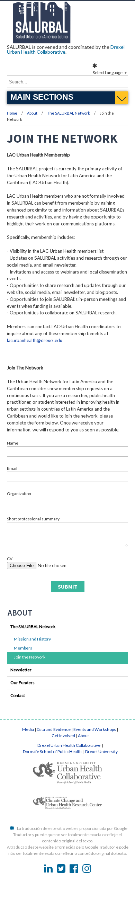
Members (23, 648)
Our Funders (22, 682)
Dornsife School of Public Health (52, 751)
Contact (17, 695)
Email (12, 468)
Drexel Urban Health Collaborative (69, 745)
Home (12, 113)
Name (12, 443)
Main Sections (41, 96)
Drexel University (101, 751)
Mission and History (32, 639)
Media (28, 729)
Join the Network (29, 657)
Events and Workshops (94, 729)
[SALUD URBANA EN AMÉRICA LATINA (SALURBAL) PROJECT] (67, 41)
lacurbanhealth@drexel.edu (34, 340)
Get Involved (63, 735)
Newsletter (21, 669)
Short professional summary (33, 518)
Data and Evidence (54, 729)
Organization (19, 493)
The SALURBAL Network (68, 113)
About (32, 113)
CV (9, 558)
